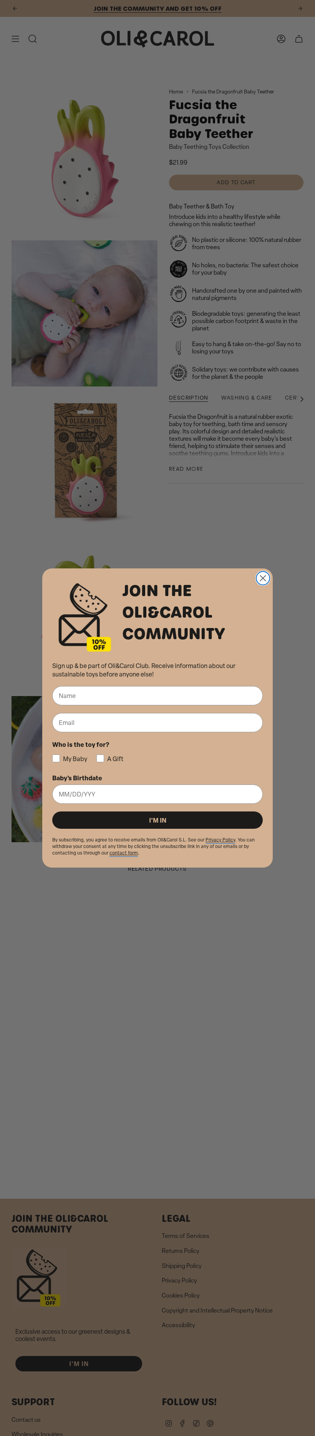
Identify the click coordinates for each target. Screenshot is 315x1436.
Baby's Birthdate (77, 777)
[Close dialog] (263, 578)
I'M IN (157, 820)
